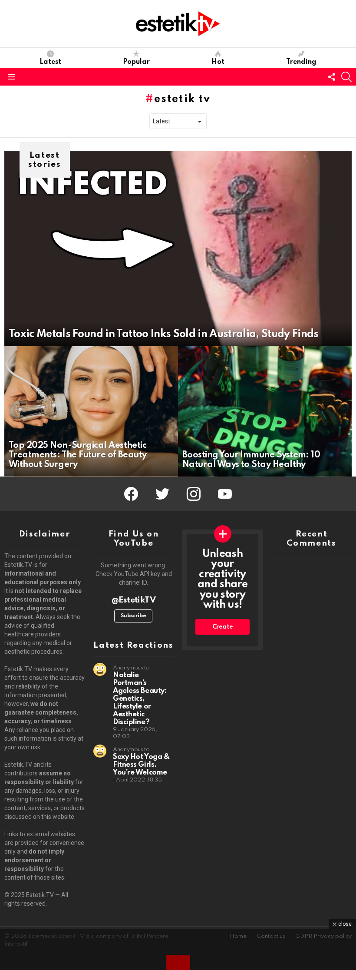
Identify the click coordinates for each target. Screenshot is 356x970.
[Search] (346, 77)
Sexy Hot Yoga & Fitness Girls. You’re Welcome (141, 764)
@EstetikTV (134, 600)
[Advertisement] (178, 948)
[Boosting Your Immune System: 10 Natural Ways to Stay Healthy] (265, 411)
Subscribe (133, 616)
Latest (50, 62)
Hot (217, 62)
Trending (301, 62)
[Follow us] (331, 77)
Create (222, 627)
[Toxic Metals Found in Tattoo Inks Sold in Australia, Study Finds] (178, 248)
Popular (136, 62)
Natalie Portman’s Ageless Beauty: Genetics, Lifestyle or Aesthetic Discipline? (139, 699)
